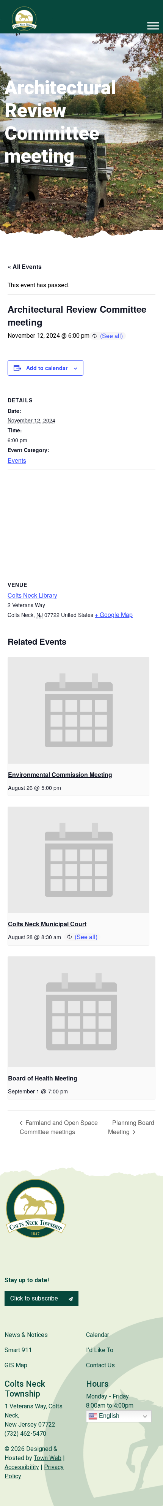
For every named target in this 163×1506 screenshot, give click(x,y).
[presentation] (78, 710)
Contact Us (100, 1365)
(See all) (111, 335)
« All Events (25, 266)
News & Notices (26, 1334)
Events (17, 460)
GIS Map (16, 1365)
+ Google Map (114, 614)
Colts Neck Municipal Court (47, 923)
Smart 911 (18, 1350)
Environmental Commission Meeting (60, 774)
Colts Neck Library (32, 595)
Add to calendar (46, 368)
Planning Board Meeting (131, 1127)
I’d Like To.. (101, 1350)
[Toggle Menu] (153, 25)
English (108, 1416)
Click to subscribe (35, 1298)
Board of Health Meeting (42, 1078)
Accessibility (22, 1467)
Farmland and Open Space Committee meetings (59, 1127)
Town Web (47, 1458)
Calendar (97, 1334)
